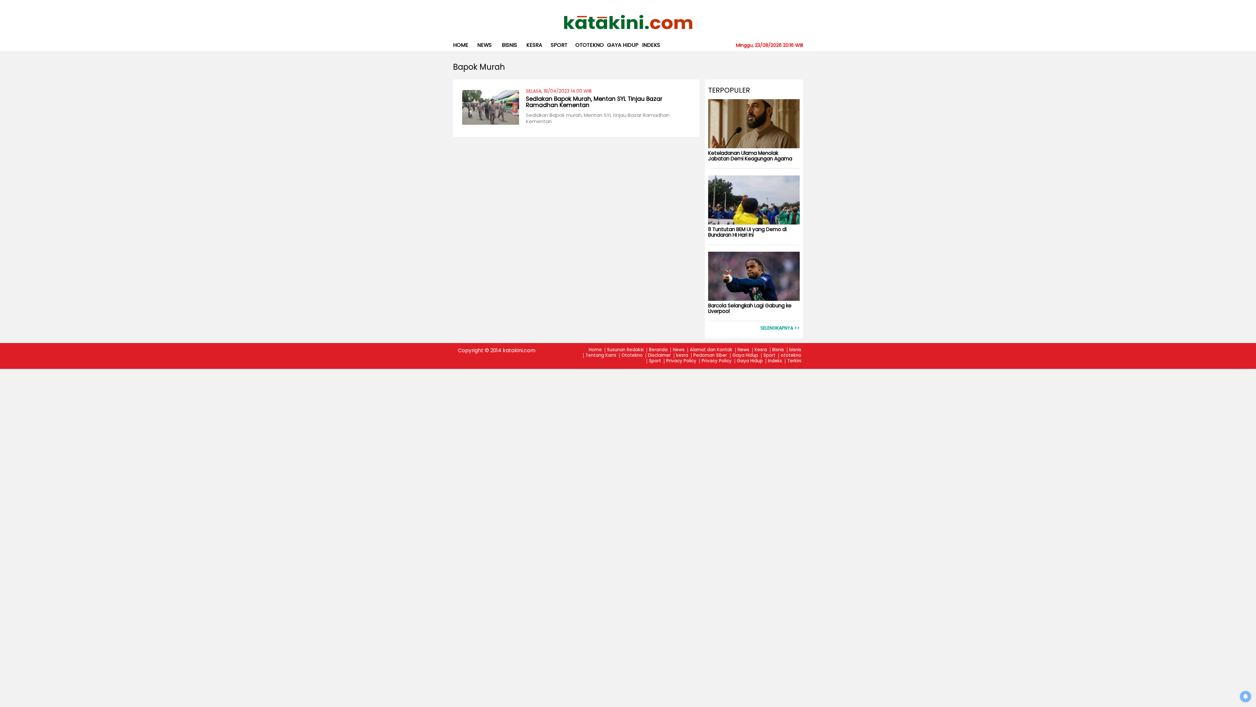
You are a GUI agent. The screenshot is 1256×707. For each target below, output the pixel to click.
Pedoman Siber (710, 355)
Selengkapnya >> (780, 328)
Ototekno (632, 355)
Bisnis (778, 350)
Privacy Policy (681, 361)
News (484, 45)
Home (460, 45)
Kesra (761, 350)
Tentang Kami (600, 355)
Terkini (794, 361)
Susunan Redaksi (625, 350)
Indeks (651, 45)
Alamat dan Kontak (711, 350)
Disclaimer (659, 355)
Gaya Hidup (622, 45)
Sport (559, 45)
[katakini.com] (628, 22)
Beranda (658, 350)
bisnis (509, 45)
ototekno (589, 45)
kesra (534, 45)
